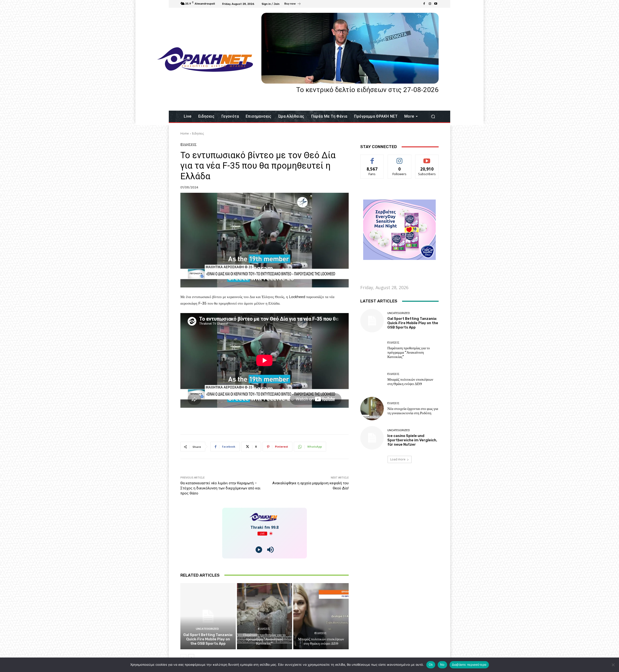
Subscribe (427, 158)
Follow (399, 158)
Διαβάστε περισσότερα (469, 664)
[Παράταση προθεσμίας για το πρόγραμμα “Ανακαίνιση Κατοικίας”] (264, 616)
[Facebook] (424, 4)
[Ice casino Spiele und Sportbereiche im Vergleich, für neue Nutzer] (372, 438)
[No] (613, 664)
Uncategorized (207, 629)
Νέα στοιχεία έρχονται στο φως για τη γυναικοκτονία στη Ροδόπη (412, 411)
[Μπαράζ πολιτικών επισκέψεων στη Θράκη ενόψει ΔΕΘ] (321, 616)
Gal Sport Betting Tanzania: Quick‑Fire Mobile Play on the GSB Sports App (208, 639)
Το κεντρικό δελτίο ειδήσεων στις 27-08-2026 (367, 90)
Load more (397, 459)
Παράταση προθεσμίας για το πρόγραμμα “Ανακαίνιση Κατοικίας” (264, 639)
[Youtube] (436, 4)
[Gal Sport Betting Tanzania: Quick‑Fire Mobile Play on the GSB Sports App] (208, 616)
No (442, 664)
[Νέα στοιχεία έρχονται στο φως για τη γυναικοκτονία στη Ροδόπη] (372, 408)
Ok (431, 664)
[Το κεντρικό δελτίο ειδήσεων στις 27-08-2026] (350, 48)
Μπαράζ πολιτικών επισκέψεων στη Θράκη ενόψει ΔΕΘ (321, 641)
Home (184, 133)
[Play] (259, 550)
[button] (433, 116)
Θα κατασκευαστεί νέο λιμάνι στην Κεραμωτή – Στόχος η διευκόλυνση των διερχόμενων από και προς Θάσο (220, 488)
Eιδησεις (198, 133)
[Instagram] (430, 4)
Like (372, 158)
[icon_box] (292, 4)
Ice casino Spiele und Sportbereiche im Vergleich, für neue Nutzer (412, 440)
